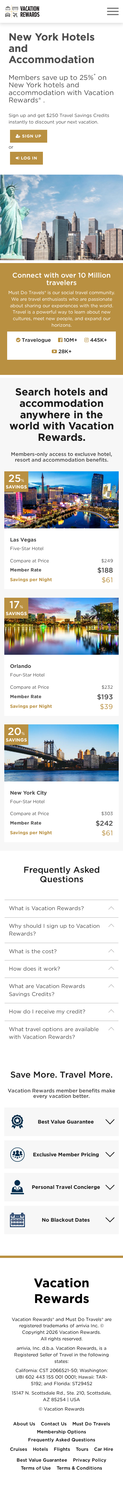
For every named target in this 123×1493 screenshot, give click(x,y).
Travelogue (35, 340)
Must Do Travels (91, 1424)
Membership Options (61, 1432)
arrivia (23, 1348)
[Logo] (22, 11)
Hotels (40, 1449)
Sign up (31, 136)
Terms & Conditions (79, 1468)
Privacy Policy (89, 1460)
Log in (28, 157)
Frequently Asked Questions (61, 1440)
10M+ (69, 340)
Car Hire (103, 1449)
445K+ (98, 340)
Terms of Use (36, 1468)
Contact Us (54, 1424)
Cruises (18, 1449)
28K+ (64, 351)
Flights (62, 1449)
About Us (24, 1424)
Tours (82, 1449)
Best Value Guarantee (42, 1460)
